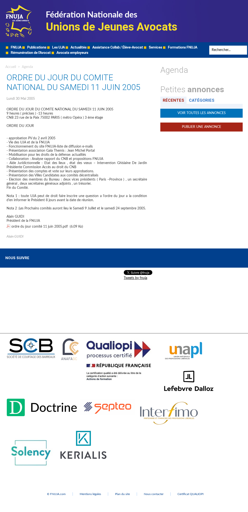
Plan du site (122, 494)
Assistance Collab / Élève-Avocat (117, 47)
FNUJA (15, 47)
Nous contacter (153, 494)
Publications (36, 47)
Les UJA (58, 47)
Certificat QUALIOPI (190, 494)
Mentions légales (90, 494)
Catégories (201, 100)
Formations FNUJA (182, 47)
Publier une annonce (201, 127)
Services (155, 47)
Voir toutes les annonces (202, 113)
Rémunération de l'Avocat (30, 52)
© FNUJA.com (56, 494)
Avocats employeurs (72, 52)
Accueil (10, 67)
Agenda (27, 67)
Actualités (78, 47)
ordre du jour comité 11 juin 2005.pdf (39, 226)
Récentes (173, 100)
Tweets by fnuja (135, 278)
